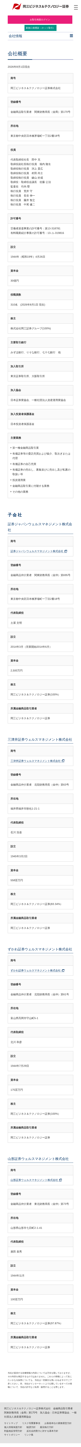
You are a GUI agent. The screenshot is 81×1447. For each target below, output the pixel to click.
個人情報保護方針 (13, 1427)
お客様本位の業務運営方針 (58, 1423)
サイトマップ (11, 1423)
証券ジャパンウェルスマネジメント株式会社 (37, 551)
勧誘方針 (31, 1427)
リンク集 (28, 1434)
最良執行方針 (46, 1427)
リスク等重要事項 (31, 1423)
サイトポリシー (12, 1434)
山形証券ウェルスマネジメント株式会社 (34, 1179)
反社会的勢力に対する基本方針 (42, 1431)
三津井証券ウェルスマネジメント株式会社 (36, 760)
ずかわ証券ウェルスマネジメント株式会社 (36, 970)
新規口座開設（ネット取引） (40, 28)
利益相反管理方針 (13, 1431)
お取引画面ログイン (40, 19)
